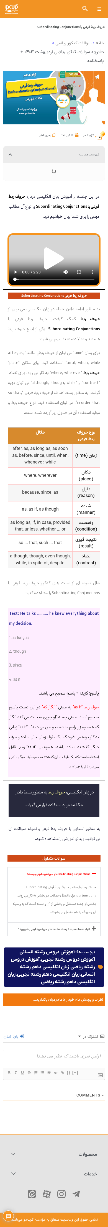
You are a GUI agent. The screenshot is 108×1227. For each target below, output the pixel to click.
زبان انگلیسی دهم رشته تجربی (48, 974)
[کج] (15, 1072)
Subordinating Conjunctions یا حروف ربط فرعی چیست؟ (58, 874)
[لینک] (62, 1072)
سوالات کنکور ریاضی (73, 43)
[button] (99, 9)
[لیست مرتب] (35, 1072)
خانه (100, 43)
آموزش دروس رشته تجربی (68, 959)
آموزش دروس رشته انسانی (47, 952)
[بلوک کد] (55, 1072)
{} (69, 1072)
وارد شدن (12, 1036)
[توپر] (9, 1072)
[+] (75, 1072)
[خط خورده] (28, 1072)
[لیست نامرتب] (42, 1072)
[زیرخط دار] (22, 1072)
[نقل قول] (48, 1072)
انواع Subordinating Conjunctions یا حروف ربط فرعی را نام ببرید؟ (54, 929)
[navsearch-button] (85, 9)
